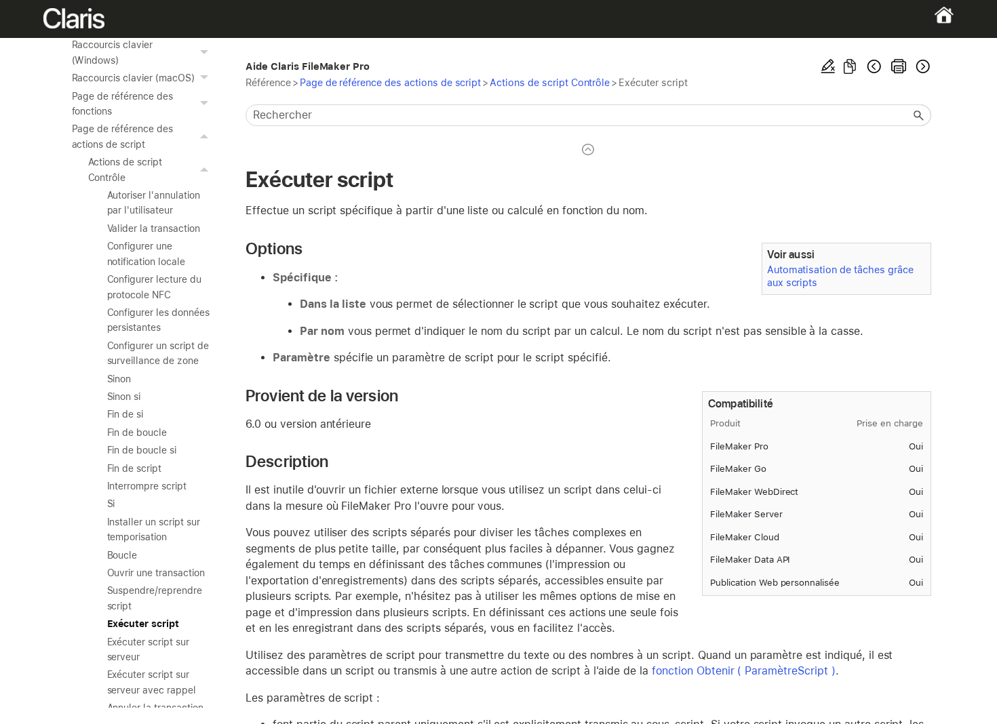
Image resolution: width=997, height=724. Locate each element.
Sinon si (124, 396)
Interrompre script (147, 486)
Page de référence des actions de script (122, 136)
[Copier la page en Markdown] (850, 66)
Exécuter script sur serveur (148, 649)
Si (111, 503)
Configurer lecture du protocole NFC (154, 287)
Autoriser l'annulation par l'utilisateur (153, 203)
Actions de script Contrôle (125, 169)
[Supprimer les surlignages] (828, 66)
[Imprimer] (899, 66)
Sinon (119, 379)
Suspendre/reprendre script (154, 598)
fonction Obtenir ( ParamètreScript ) (744, 670)
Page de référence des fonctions (122, 104)
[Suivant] (921, 66)
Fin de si (125, 414)
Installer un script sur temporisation (153, 529)
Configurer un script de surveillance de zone (158, 353)
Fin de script (134, 468)
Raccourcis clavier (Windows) (112, 52)
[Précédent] (874, 66)
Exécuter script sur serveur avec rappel (151, 682)
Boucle (122, 555)
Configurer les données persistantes (158, 320)
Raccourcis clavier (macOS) (133, 78)
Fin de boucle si (141, 450)
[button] (206, 52)
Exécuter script (143, 623)
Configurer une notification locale (146, 253)
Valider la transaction (153, 228)
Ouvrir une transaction (156, 572)
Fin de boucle (137, 432)
